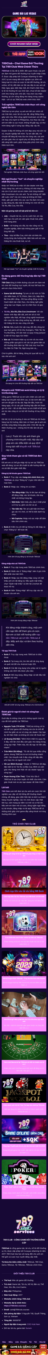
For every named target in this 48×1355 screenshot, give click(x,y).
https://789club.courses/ (15, 1306)
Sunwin (29, 1328)
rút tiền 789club (30, 638)
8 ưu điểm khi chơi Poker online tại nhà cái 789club (24, 937)
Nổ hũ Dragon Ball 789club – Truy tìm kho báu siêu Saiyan (24, 978)
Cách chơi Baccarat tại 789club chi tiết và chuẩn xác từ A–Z (24, 1063)
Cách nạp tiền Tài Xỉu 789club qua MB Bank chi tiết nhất (24, 896)
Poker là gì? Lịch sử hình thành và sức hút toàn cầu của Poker (24, 1188)
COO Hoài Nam (33, 1324)
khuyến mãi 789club (30, 446)
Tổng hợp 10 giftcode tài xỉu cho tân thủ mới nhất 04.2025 (24, 1146)
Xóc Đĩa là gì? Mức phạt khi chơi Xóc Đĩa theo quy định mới (24, 1020)
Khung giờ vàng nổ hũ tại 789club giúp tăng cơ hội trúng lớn (24, 855)
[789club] (24, 4)
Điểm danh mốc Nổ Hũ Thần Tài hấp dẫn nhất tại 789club (24, 1105)
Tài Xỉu (7, 311)
